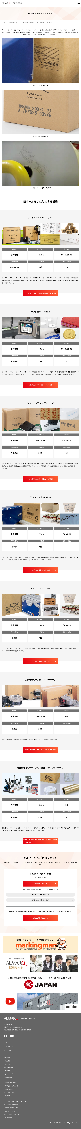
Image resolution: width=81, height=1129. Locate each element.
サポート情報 (9, 1067)
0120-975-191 (41, 874)
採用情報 (7, 1096)
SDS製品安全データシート (13, 1108)
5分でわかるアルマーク (12, 1114)
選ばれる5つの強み (10, 1083)
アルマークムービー (11, 1111)
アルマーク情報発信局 (11, 1104)
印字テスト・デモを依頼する (40, 894)
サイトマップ (7, 1050)
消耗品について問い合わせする (40, 900)
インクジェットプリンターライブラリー (17, 1101)
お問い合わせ (9, 1077)
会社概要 (7, 1071)
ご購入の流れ (9, 1089)
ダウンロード (9, 1074)
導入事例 (7, 1061)
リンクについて (8, 1042)
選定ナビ (7, 1064)
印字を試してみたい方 (11, 1086)
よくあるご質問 (9, 1092)
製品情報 (7, 1057)
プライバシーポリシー (10, 1046)
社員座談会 (8, 1117)
